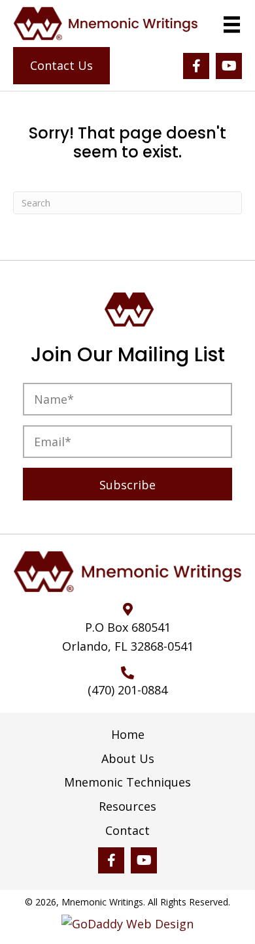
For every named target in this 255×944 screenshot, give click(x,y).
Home (127, 735)
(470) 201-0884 (127, 690)
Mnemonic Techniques (127, 782)
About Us (127, 759)
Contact (127, 831)
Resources (127, 807)
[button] (196, 66)
